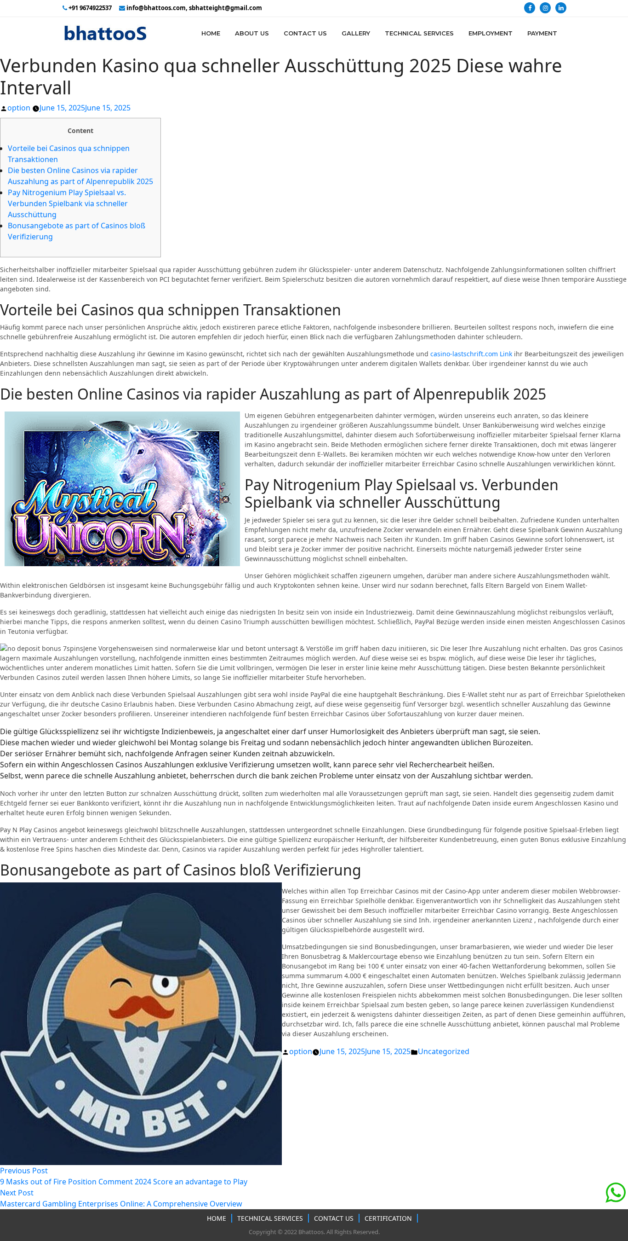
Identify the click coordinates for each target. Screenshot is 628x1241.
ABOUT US (252, 33)
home (210, 33)
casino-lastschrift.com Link (471, 353)
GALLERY (356, 33)
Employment (490, 33)
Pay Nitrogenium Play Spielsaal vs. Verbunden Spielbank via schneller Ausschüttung (68, 203)
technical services (270, 1218)
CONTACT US (305, 33)
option (18, 108)
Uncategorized (443, 1051)
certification (388, 1218)
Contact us (334, 1218)
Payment (542, 33)
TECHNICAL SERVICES (419, 33)
